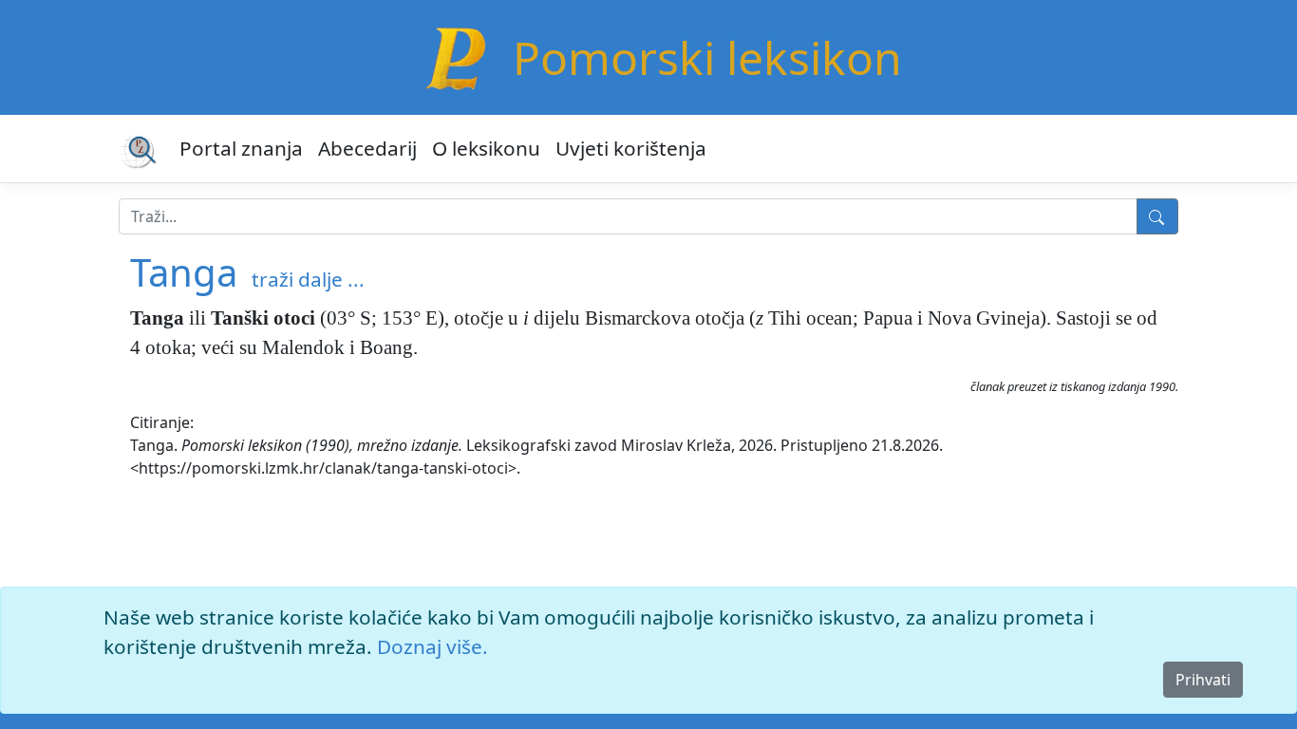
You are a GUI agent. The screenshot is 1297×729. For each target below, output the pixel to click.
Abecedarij (367, 148)
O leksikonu (486, 148)
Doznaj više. (432, 646)
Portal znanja (241, 148)
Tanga (183, 272)
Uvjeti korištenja (630, 148)
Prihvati (1203, 679)
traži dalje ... (308, 279)
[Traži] (1157, 216)
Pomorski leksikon (707, 57)
